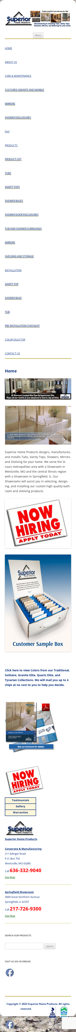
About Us (11, 62)
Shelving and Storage (19, 256)
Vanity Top (11, 284)
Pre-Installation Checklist (22, 326)
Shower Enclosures (18, 117)
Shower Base (13, 298)
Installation (13, 270)
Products (11, 145)
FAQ (7, 131)
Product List (13, 159)
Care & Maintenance (18, 76)
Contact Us (12, 353)
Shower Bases (14, 201)
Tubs (8, 173)
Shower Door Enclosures (22, 214)
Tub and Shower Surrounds (23, 228)
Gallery (20, 806)
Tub (7, 312)
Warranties (20, 812)
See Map (10, 877)
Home (8, 48)
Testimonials (20, 800)
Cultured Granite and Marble (24, 90)
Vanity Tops (12, 187)
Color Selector (15, 339)
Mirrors (10, 103)
